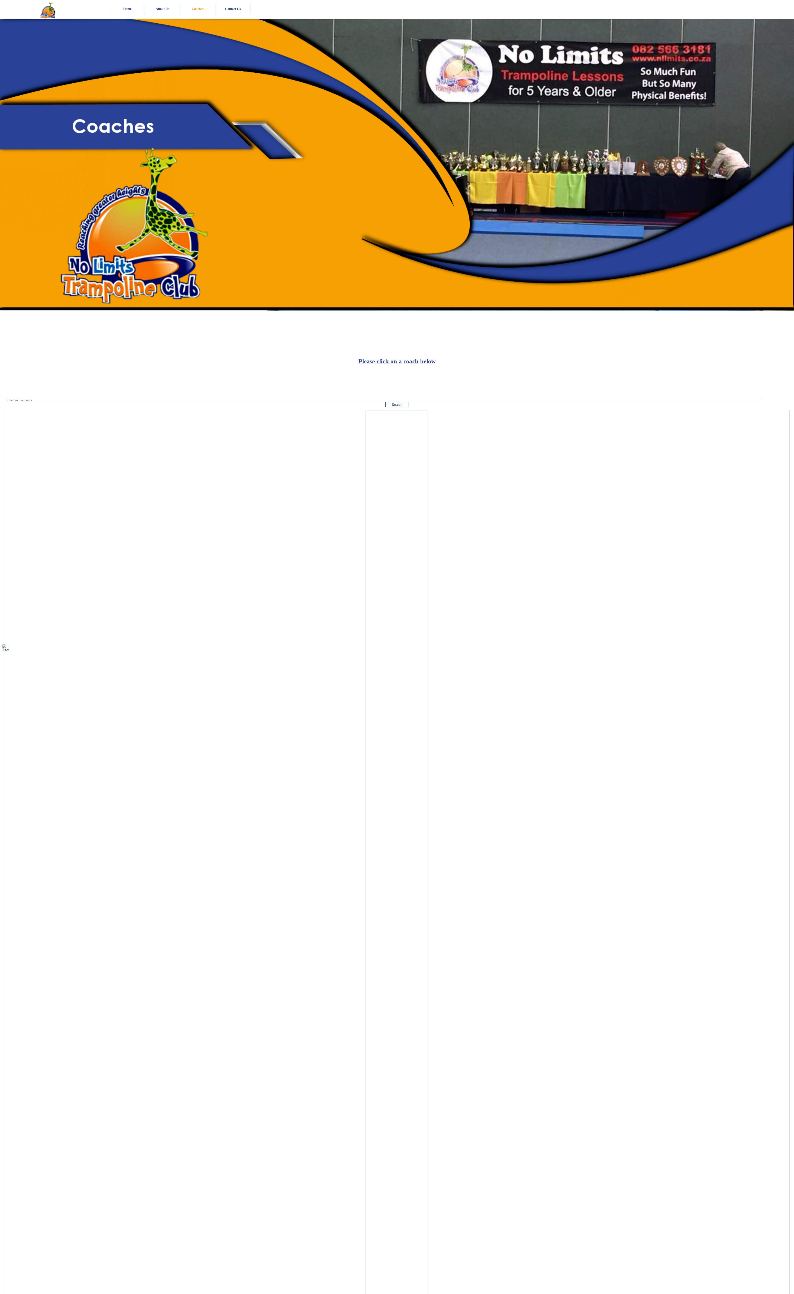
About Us (162, 9)
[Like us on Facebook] (5, 647)
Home (127, 9)
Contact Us (233, 9)
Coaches (197, 9)
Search (397, 404)
